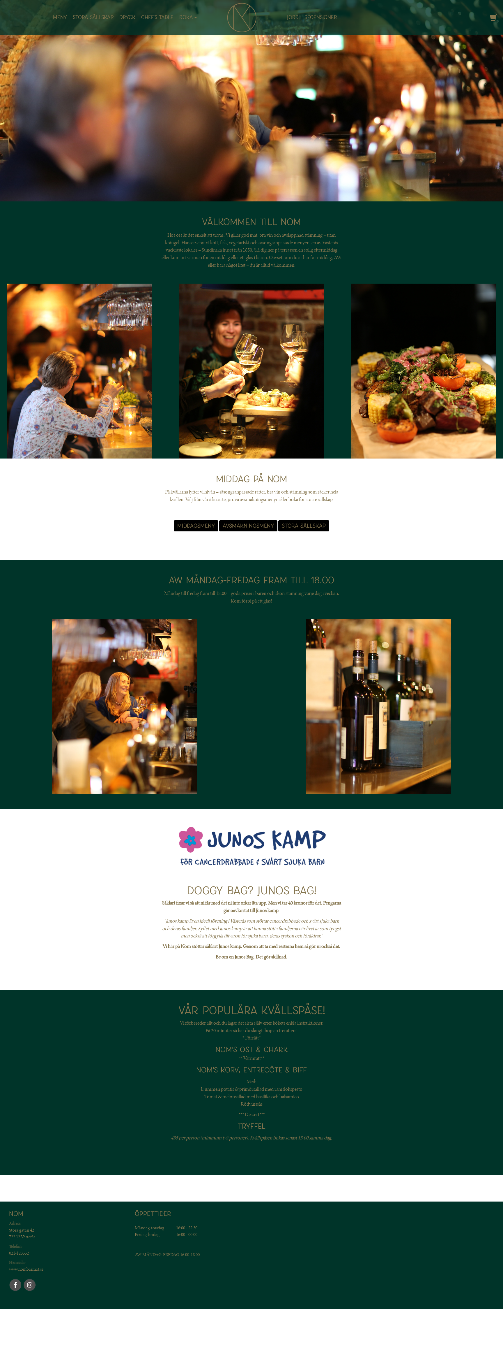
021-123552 (19, 1253)
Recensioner (320, 17)
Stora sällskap (93, 17)
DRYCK (127, 17)
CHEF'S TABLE (157, 17)
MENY (60, 17)
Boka (186, 17)
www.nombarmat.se (26, 1269)
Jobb (293, 17)
